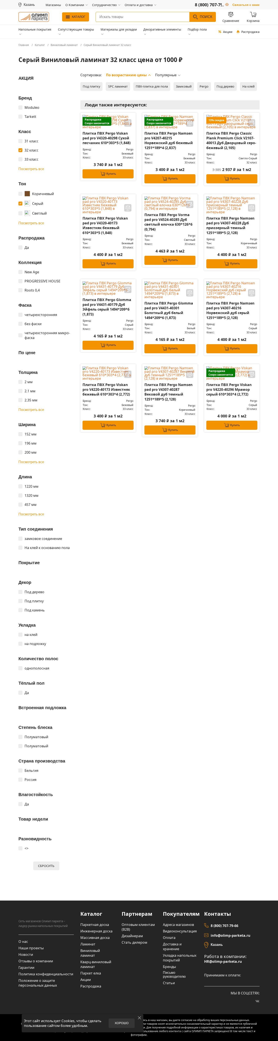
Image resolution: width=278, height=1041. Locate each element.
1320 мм (31, 495)
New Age (32, 272)
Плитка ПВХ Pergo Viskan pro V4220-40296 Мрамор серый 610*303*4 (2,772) (229, 389)
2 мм (29, 382)
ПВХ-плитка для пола (152, 86)
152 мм (30, 434)
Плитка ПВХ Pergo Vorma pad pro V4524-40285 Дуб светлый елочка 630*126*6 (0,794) (168, 222)
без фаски (33, 323)
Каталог (78, 16)
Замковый (184, 86)
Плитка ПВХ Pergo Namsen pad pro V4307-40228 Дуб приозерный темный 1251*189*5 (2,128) (230, 225)
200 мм (30, 452)
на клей (31, 634)
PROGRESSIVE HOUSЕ (42, 281)
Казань (217, 945)
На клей (248, 86)
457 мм (30, 504)
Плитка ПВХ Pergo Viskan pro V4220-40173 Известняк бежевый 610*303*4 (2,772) (106, 389)
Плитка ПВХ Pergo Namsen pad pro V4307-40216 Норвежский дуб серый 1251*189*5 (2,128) (230, 310)
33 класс (31, 159)
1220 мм (31, 486)
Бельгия (31, 770)
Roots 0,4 (32, 290)
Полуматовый (36, 737)
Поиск (206, 17)
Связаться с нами (246, 5)
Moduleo (32, 107)
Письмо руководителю (174, 974)
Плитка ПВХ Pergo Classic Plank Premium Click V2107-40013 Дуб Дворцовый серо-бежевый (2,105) (231, 140)
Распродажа (250, 32)
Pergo (204, 86)
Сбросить (46, 866)
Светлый (39, 213)
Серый (37, 203)
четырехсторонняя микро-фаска (47, 335)
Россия (30, 779)
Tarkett (30, 116)
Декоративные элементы (162, 29)
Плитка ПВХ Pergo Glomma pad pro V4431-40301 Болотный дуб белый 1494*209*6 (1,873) (168, 310)
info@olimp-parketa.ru (230, 935)
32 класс (31, 150)
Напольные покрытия (34, 29)
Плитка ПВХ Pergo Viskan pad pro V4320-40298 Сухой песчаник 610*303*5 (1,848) (107, 138)
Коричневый (43, 193)
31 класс (31, 141)
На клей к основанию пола (47, 547)
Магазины (53, 5)
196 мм (30, 443)
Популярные (166, 75)
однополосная (37, 668)
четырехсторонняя (41, 314)
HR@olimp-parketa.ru (223, 961)
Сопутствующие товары (76, 29)
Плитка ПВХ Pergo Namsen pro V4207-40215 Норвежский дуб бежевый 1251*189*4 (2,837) (168, 140)
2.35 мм (31, 400)
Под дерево (34, 592)
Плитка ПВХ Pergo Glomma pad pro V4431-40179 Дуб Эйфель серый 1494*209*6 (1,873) (107, 307)
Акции (227, 32)
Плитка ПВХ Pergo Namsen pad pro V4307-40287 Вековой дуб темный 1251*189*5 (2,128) (168, 392)
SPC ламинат (118, 86)
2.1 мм (30, 391)
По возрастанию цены (126, 75)
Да (27, 247)
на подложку (35, 643)
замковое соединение (43, 538)
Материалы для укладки (119, 29)
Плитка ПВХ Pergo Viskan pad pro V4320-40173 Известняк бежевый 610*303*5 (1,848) (105, 225)
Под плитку (34, 601)
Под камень (35, 610)
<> (26, 848)
